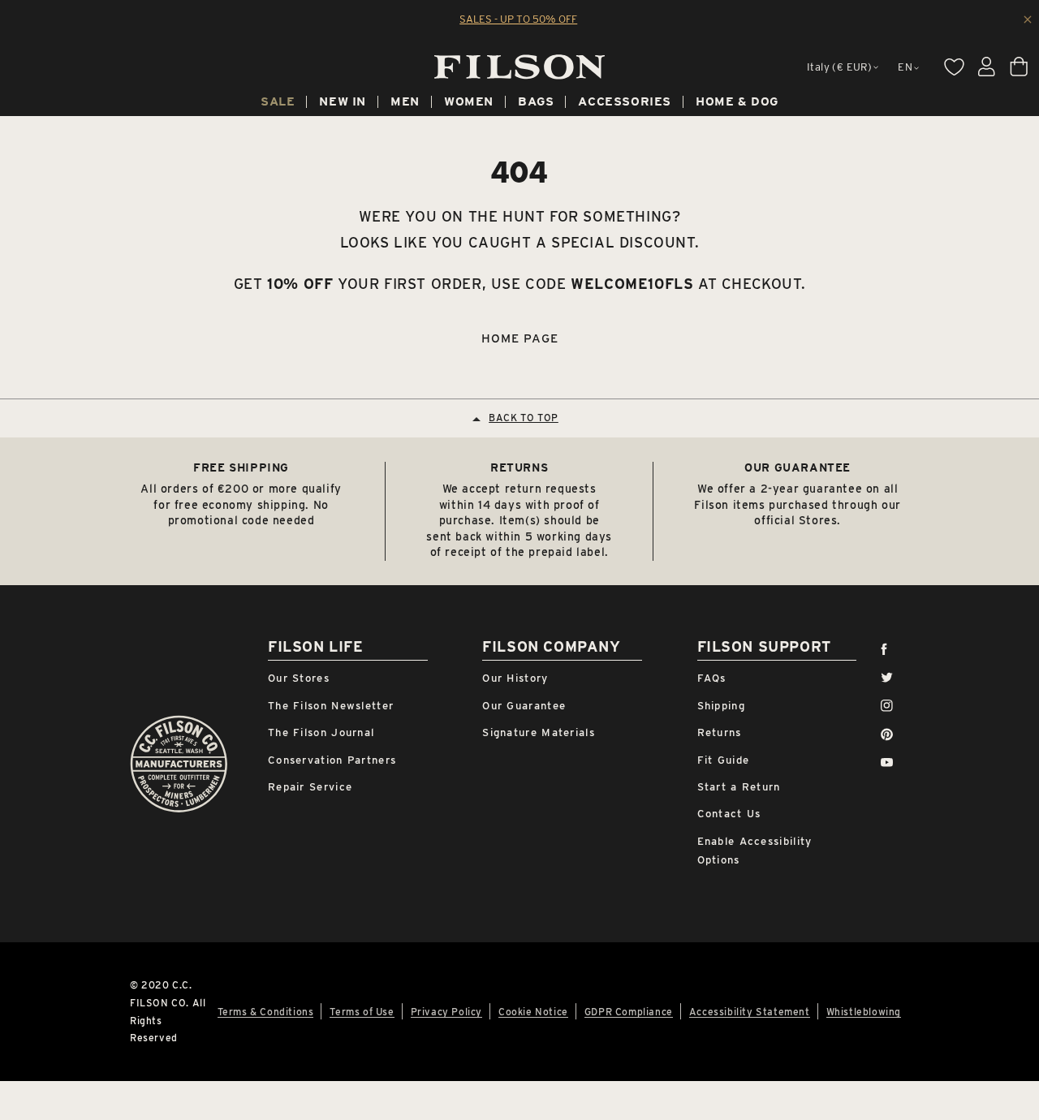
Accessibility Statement (749, 1012)
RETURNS (519, 467)
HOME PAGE (519, 338)
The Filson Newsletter (331, 706)
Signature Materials (538, 732)
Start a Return (739, 787)
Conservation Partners (332, 760)
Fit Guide (723, 760)
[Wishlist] (954, 66)
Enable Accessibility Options (755, 850)
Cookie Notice (533, 1012)
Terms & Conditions (266, 1012)
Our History (515, 678)
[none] (277, 104)
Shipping (721, 706)
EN (905, 67)
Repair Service (310, 787)
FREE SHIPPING (241, 467)
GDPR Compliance (628, 1012)
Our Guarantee (524, 706)
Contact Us (729, 814)
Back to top (523, 417)
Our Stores (299, 678)
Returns (719, 732)
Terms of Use (362, 1012)
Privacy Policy (446, 1012)
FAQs (711, 678)
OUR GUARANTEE (797, 467)
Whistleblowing (863, 1012)
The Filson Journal (321, 732)
